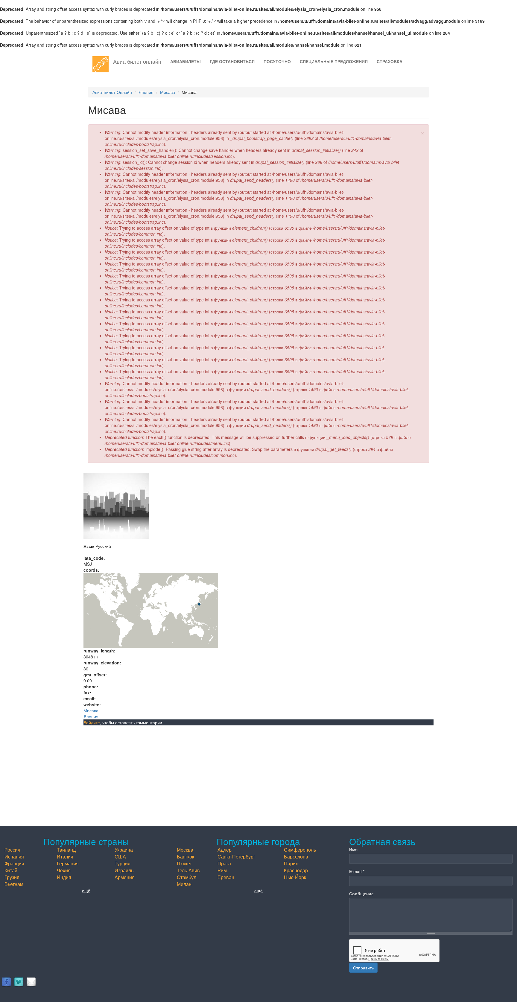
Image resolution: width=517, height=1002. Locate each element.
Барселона (296, 856)
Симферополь (300, 849)
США (120, 856)
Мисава (167, 92)
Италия (65, 856)
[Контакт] (31, 982)
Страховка (389, 61)
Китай (10, 870)
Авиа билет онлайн (137, 61)
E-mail (356, 871)
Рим (222, 870)
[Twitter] (19, 982)
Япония (146, 92)
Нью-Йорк (295, 877)
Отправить (363, 968)
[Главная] (102, 64)
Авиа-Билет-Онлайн (112, 92)
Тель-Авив (188, 870)
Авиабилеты (185, 61)
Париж (291, 863)
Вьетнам (13, 884)
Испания (14, 856)
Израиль (124, 870)
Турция (122, 863)
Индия (64, 877)
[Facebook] (6, 982)
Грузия (11, 877)
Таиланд (66, 849)
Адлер (225, 849)
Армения (125, 877)
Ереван (226, 877)
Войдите (91, 722)
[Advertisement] (258, 770)
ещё (86, 890)
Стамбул (186, 877)
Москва (185, 849)
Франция (14, 863)
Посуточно (277, 61)
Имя (353, 849)
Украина (124, 849)
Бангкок (185, 856)
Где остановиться (232, 61)
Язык (88, 546)
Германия (68, 863)
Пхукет (184, 863)
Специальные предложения (334, 61)
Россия (12, 849)
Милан (184, 884)
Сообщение (361, 893)
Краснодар (296, 870)
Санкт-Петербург (236, 856)
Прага (224, 863)
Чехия (64, 870)
